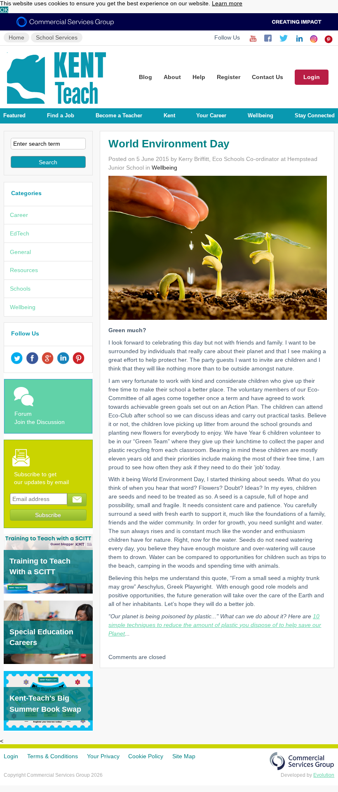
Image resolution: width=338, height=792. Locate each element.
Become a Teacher (119, 115)
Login (311, 77)
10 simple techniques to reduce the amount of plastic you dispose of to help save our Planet (214, 625)
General (20, 252)
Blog (145, 77)
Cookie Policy (145, 756)
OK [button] (4, 10)
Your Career (211, 115)
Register (228, 77)
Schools (20, 288)
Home (16, 37)
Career (19, 215)
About (172, 77)
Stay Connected (315, 115)
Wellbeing (260, 115)
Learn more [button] (227, 3)
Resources (24, 270)
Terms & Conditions (52, 756)
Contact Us (267, 77)
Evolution (323, 775)
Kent (169, 115)
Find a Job (60, 115)
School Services (56, 37)
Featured (14, 115)
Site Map (183, 756)
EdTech (19, 233)
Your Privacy (103, 756)
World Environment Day (168, 143)
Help (198, 77)
